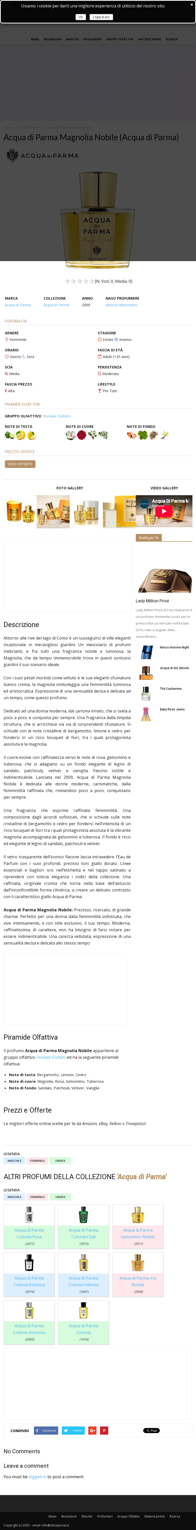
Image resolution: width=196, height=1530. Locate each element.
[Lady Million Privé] (164, 570)
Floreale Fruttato (57, 416)
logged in (37, 1477)
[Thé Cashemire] (146, 693)
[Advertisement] (67, 576)
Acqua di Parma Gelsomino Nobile (138, 1236)
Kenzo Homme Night (174, 647)
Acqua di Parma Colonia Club (83, 1236)
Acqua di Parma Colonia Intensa (83, 1284)
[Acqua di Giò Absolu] (146, 673)
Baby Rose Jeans (172, 709)
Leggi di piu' (101, 17)
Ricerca (175, 1516)
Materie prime (154, 1516)
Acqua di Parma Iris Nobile (138, 1284)
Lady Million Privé (152, 600)
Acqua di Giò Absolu (174, 668)
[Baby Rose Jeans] (146, 714)
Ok (81, 17)
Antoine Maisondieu (122, 304)
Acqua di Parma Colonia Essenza (29, 1284)
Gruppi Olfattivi (128, 1516)
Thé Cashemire (171, 689)
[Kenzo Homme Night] (146, 652)
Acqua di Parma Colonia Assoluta (29, 1332)
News (52, 1516)
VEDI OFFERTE (20, 464)
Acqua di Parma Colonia (83, 1332)
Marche (87, 1516)
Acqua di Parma (18, 304)
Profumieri (105, 1516)
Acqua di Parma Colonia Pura (29, 1236)
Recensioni (69, 1516)
